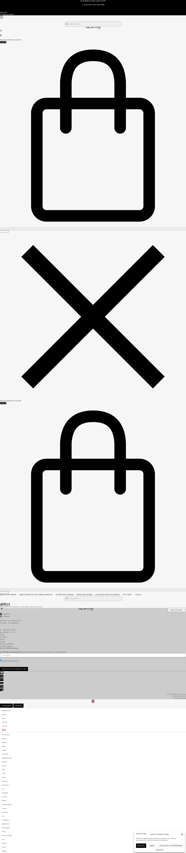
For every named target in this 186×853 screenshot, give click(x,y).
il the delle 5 (5, 785)
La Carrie (4, 796)
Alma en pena (6, 734)
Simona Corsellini (7, 835)
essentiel (4, 762)
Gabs (3, 769)
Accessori (4, 722)
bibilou (4, 746)
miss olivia (5, 812)
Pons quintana (6, 827)
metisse (4, 808)
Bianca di (4, 742)
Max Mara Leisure (7, 804)
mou (3, 816)
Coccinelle (5, 754)
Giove (3, 773)
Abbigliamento (6, 710)
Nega (152, 846)
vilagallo (4, 851)
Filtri (3, 603)
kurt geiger (5, 793)
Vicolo (3, 847)
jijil (3, 789)
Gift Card (127, 595)
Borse (3, 718)
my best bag (5, 820)
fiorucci (4, 765)
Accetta (141, 846)
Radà (3, 831)
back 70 (4, 738)
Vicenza (4, 843)
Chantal (4, 750)
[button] (182, 834)
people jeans (5, 824)
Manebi (4, 800)
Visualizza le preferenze (170, 846)
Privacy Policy (160, 849)
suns (3, 839)
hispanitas (5, 781)
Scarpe (4, 714)
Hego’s (4, 777)
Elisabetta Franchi (7, 758)
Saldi (138, 595)
